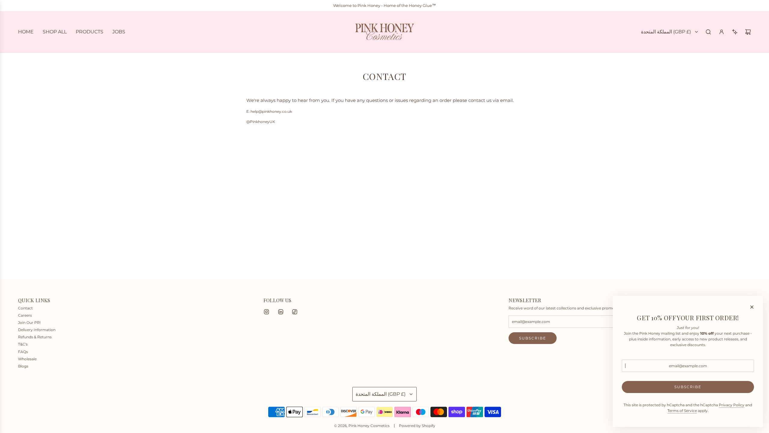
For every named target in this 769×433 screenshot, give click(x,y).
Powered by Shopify (417, 425)
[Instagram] (266, 311)
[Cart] (748, 31)
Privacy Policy (731, 405)
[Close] (751, 307)
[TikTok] (294, 311)
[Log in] (721, 31)
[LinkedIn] (280, 311)
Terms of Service (682, 410)
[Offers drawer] (734, 31)
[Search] (708, 31)
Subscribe (532, 338)
